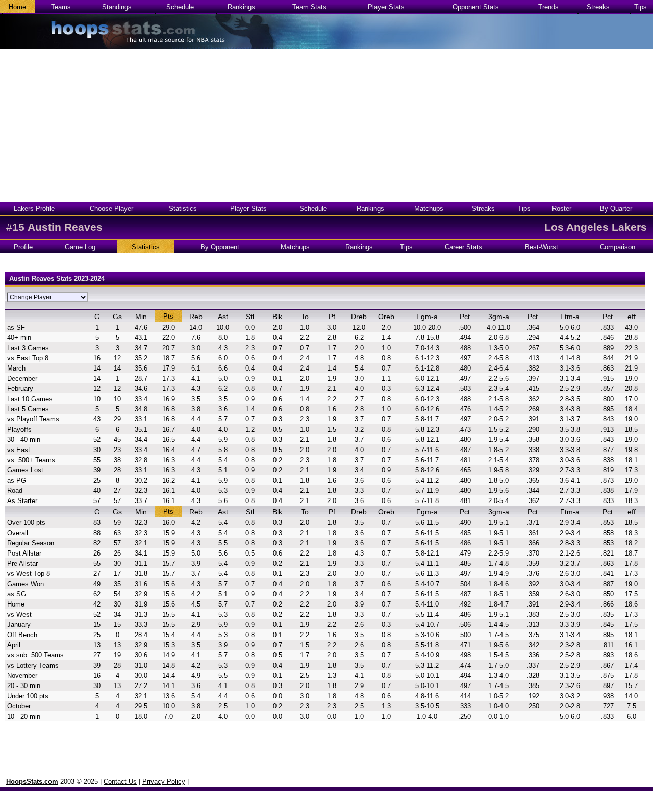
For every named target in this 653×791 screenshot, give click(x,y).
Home (17, 7)
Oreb (386, 316)
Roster (561, 209)
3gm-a (498, 316)
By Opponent (219, 247)
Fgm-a (427, 316)
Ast (223, 316)
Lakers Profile (34, 209)
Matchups (428, 209)
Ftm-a (570, 316)
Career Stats (463, 247)
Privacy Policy (163, 781)
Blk (277, 316)
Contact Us (120, 781)
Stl (250, 316)
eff (631, 316)
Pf (332, 316)
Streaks (598, 7)
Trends (548, 7)
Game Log (80, 247)
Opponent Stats (476, 7)
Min (141, 316)
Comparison (617, 247)
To (305, 316)
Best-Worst (541, 247)
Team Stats (309, 7)
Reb (196, 316)
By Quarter (616, 209)
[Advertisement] (326, 125)
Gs (117, 316)
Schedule (180, 7)
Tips (640, 7)
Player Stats (386, 7)
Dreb (359, 316)
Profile (23, 247)
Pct (465, 316)
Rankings (241, 7)
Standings (117, 7)
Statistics (183, 209)
